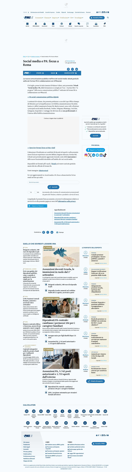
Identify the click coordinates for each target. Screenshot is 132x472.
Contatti (26, 449)
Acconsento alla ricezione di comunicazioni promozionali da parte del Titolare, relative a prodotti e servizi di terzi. (60, 193)
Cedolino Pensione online (76, 444)
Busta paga (70, 12)
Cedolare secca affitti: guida (55, 444)
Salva (53, 73)
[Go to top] (113, 466)
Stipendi (63, 12)
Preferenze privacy (29, 456)
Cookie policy (27, 454)
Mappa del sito (27, 461)
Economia (38, 18)
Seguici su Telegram (38, 206)
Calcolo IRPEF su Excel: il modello (54, 456)
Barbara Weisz (103, 263)
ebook (54, 163)
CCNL (26, 247)
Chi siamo (26, 442)
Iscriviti (95, 136)
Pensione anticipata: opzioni (55, 451)
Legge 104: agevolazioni (76, 453)
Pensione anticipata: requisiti (53, 448)
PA (71, 18)
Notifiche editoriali (29, 458)
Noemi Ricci (104, 360)
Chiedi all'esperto (97, 381)
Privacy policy (27, 451)
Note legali (26, 447)
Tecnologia (78, 18)
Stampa (39, 73)
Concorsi (49, 349)
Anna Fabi (104, 311)
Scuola (48, 247)
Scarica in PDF (69, 73)
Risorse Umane (95, 366)
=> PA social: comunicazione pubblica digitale (43, 97)
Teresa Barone (71, 61)
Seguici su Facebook (97, 150)
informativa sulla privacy (67, 201)
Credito (58, 12)
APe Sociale (94, 352)
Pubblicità (26, 444)
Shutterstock (43, 170)
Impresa (55, 18)
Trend (25, 12)
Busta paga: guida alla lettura (75, 450)
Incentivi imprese (50, 12)
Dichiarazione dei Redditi (37, 12)
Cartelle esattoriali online (77, 447)
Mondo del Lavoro (52, 298)
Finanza (47, 18)
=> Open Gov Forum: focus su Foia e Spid (41, 147)
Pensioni (88, 12)
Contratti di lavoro (80, 12)
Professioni (64, 18)
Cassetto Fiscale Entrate (54, 453)
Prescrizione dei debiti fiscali (75, 456)
